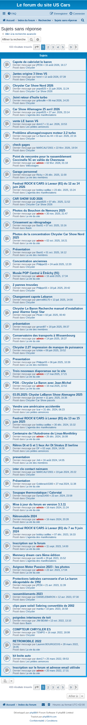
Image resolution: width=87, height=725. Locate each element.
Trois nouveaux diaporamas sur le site (39, 371)
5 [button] (63, 47)
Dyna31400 (42, 495)
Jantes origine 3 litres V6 (30, 73)
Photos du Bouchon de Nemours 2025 (39, 210)
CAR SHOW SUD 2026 (28, 198)
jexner (39, 397)
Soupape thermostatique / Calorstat (37, 492)
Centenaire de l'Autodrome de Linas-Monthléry (45, 433)
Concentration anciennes (30, 261)
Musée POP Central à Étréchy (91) (36, 273)
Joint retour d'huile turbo (30, 97)
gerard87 (41, 326)
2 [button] (48, 47)
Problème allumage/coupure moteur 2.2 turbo (44, 133)
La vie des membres (37, 177)
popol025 (41, 88)
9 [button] (71, 47)
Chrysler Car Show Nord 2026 (33, 85)
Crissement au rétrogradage (32, 222)
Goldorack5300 (44, 483)
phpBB (33, 712)
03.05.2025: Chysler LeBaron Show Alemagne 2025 (47, 394)
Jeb (38, 460)
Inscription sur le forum (29, 543)
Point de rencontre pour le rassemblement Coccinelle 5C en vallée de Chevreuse (42, 158)
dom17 (40, 124)
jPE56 (39, 65)
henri (39, 76)
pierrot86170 (43, 299)
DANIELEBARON (45, 597)
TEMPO (40, 632)
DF (38, 448)
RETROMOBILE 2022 (27, 641)
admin (40, 163)
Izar (38, 409)
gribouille (41, 100)
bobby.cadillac (44, 190)
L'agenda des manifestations (41, 115)
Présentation (21, 249)
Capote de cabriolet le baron (32, 62)
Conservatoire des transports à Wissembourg (44, 335)
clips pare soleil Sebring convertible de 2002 (43, 605)
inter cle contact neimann (30, 469)
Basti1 (39, 225)
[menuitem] (11, 13)
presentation (21, 457)
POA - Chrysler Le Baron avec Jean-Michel (42, 382)
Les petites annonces (37, 126)
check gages (21, 144)
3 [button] (53, 47)
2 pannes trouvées (25, 285)
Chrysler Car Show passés (40, 400)
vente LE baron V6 (25, 121)
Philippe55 (41, 264)
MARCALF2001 (44, 147)
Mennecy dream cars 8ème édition (36, 555)
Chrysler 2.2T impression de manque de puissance (48, 347)
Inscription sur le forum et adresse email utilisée (46, 667)
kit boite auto (22, 655)
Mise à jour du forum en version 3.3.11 (39, 504)
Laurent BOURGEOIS (48, 644)
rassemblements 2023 (28, 594)
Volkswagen (32, 165)
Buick (29, 228)
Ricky (39, 174)
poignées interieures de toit (32, 617)
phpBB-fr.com (49, 716)
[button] (36, 47)
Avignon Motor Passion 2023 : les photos (41, 567)
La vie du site (33, 216)
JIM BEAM (42, 620)
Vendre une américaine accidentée (36, 406)
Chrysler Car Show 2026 (39, 91)
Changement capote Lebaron (32, 296)
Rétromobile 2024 (25, 516)
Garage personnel (25, 171)
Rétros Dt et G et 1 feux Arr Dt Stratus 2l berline (45, 445)
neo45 (39, 558)
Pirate (39, 315)
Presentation (21, 359)
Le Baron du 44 (44, 136)
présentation (21, 323)
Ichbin (39, 350)
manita (40, 608)
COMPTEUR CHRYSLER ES (32, 629)
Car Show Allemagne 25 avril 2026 (36, 109)
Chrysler (30, 67)
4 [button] (58, 47)
